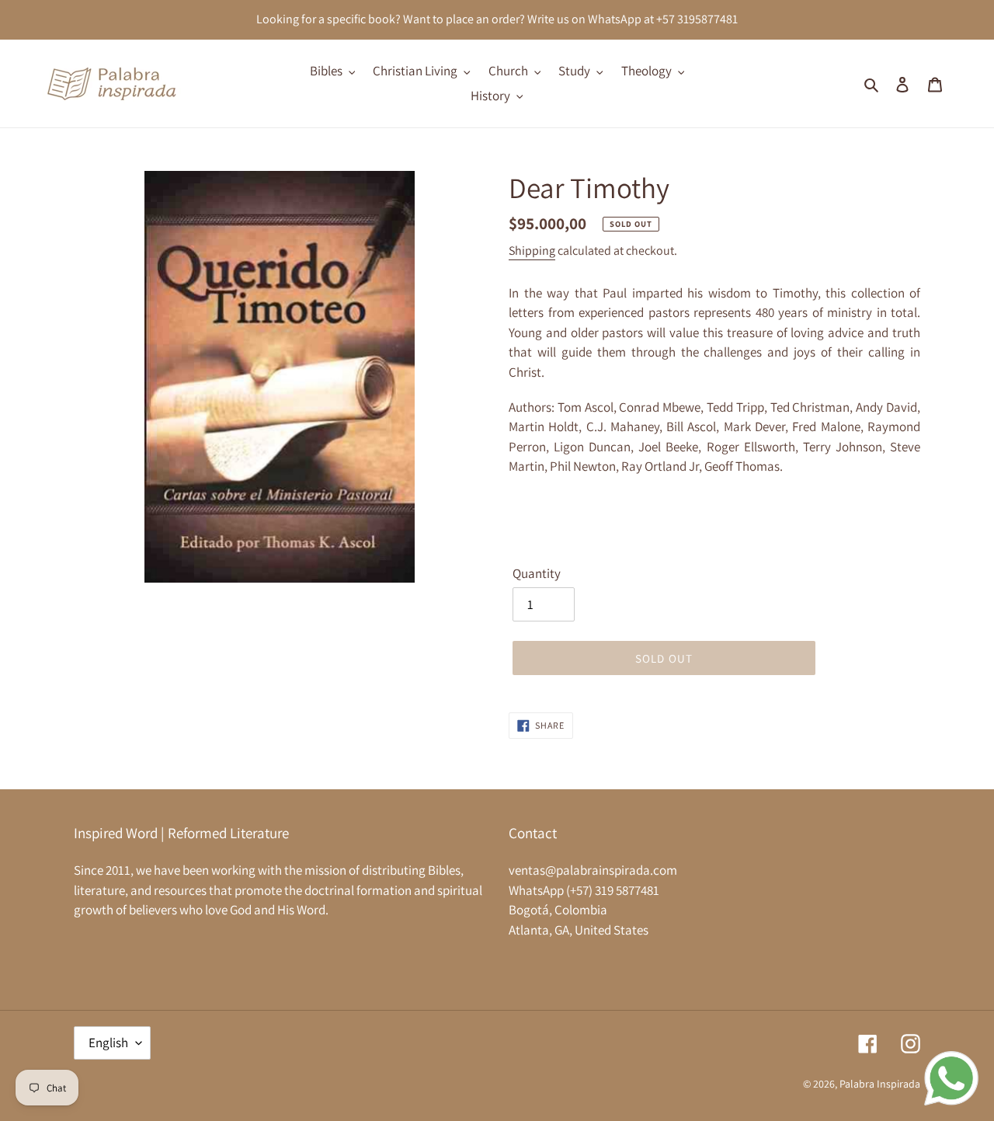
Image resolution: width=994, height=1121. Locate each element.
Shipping (532, 250)
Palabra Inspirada (879, 1084)
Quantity (537, 573)
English (108, 1042)
